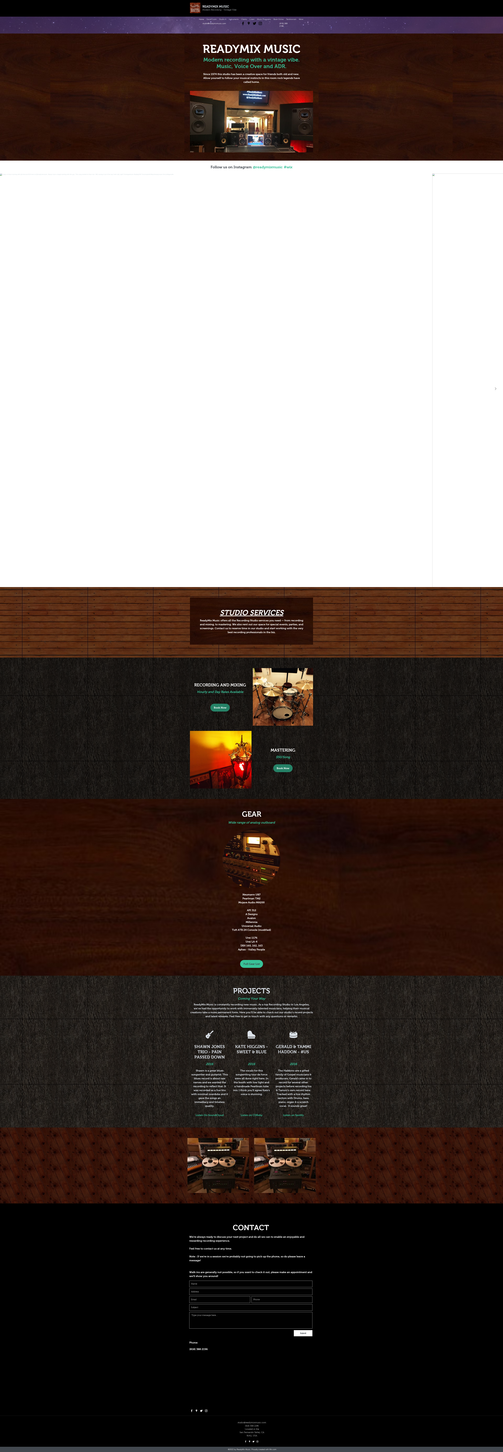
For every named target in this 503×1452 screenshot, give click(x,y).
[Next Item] (495, 388)
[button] (283, 768)
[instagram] (260, 23)
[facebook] (243, 23)
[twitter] (254, 23)
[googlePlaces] (249, 23)
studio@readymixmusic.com (214, 23)
